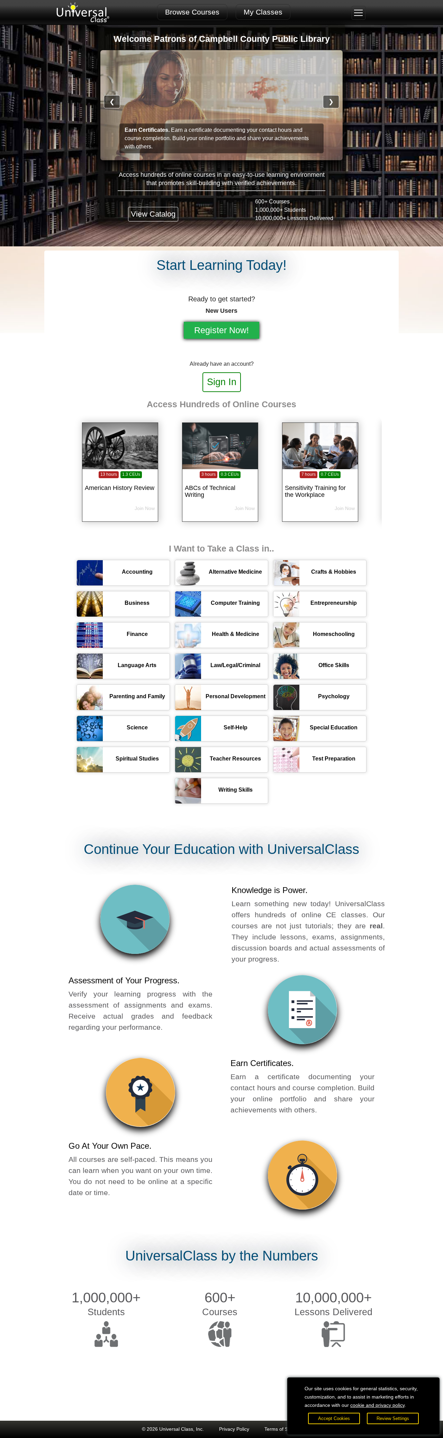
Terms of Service (282, 1429)
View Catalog (153, 214)
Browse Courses (192, 12)
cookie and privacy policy (377, 1405)
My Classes (263, 12)
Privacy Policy (234, 1429)
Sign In (221, 382)
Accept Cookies (334, 1418)
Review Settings (393, 1418)
